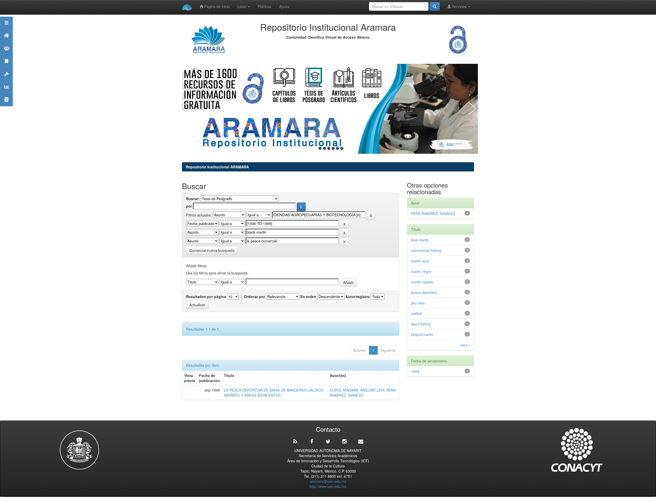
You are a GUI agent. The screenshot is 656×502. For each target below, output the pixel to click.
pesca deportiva (424, 292)
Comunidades (6, 54)
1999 (415, 371)
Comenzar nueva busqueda (211, 250)
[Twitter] (328, 441)
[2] (320, 148)
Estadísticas (6, 93)
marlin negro (421, 271)
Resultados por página (206, 296)
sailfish (417, 313)
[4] (328, 148)
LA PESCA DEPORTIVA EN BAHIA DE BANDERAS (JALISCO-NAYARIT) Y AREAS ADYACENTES (274, 392)
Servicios (459, 6)
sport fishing (421, 323)
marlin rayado (422, 281)
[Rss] (295, 441)
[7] (341, 148)
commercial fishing (426, 250)
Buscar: (193, 198)
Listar (243, 6)
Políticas (264, 6)
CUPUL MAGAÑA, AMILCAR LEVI (357, 390)
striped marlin (423, 334)
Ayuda (284, 6)
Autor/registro (357, 296)
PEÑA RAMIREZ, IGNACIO (363, 392)
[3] (324, 148)
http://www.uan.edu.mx (328, 486)
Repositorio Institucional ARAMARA (217, 166)
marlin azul (420, 260)
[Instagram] (344, 441)
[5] (333, 148)
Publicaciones (6, 67)
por (189, 206)
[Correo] (360, 441)
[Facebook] (311, 441)
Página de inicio (216, 6)
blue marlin (421, 239)
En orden (308, 296)
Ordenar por (254, 296)
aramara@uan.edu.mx (328, 481)
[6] (337, 148)
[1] (315, 148)
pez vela (418, 302)
